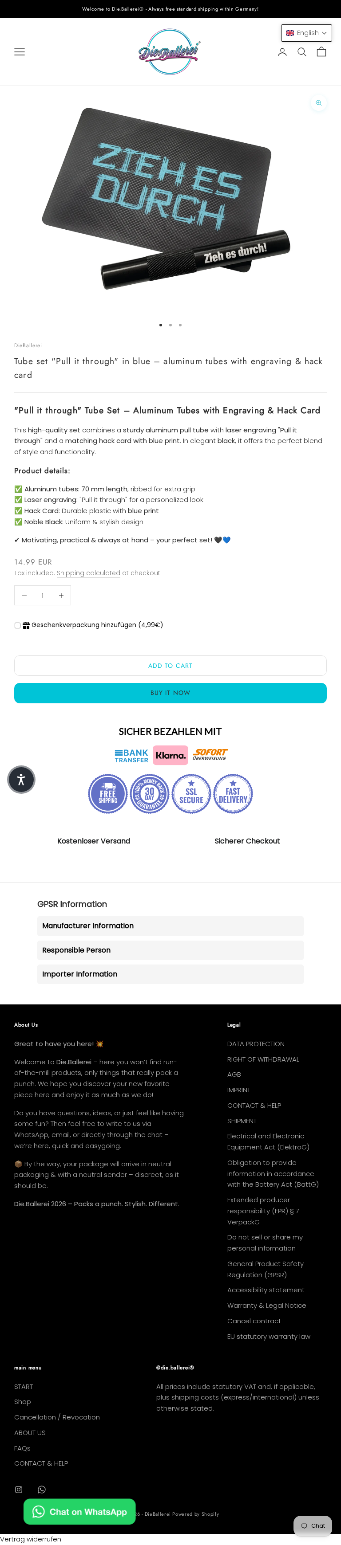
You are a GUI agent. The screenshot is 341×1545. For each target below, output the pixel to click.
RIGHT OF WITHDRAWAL (263, 1059)
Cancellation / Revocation (57, 1417)
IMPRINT (238, 1089)
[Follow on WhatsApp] (41, 1489)
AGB (234, 1074)
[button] (307, 33)
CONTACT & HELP (254, 1105)
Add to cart (170, 665)
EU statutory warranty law (268, 1336)
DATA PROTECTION (256, 1043)
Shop (22, 1401)
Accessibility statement (266, 1289)
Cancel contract (254, 1320)
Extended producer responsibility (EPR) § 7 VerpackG (263, 1211)
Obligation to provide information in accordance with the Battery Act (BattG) (273, 1173)
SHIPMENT (242, 1120)
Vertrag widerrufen (30, 1539)
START (23, 1386)
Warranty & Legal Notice (266, 1305)
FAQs (22, 1448)
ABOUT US (30, 1432)
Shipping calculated (88, 573)
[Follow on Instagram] (18, 1489)
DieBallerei (28, 345)
